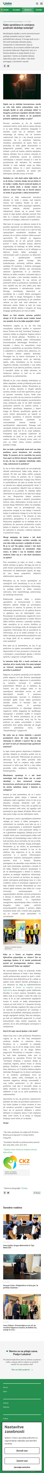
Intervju (28, 10)
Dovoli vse (22, 1450)
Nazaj (38, 1193)
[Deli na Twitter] (8, 66)
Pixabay (24, 1188)
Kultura (5, 1419)
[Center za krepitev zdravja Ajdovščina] (22, 932)
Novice (5, 1387)
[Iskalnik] (36, 4)
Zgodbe (39, 10)
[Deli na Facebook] (4, 66)
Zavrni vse (22, 1460)
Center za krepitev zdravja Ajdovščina (13, 21)
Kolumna (16, 10)
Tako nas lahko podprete (20, 1370)
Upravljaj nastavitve (22, 1467)
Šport (5, 1391)
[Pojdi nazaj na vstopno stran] (7, 3)
